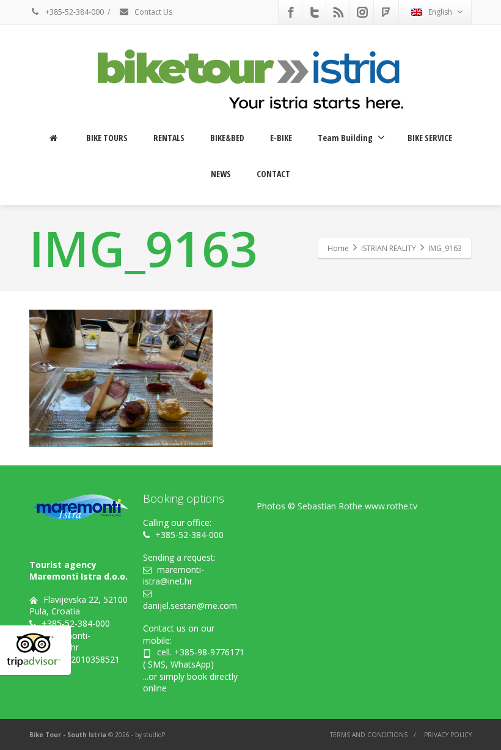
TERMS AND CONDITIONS (369, 734)
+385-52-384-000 (73, 12)
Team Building (345, 138)
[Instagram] (362, 12)
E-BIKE (281, 138)
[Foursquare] (386, 12)
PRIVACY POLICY (448, 734)
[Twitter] (314, 12)
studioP (154, 734)
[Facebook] (291, 12)
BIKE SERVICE (430, 138)
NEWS (221, 174)
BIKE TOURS (107, 138)
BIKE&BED (227, 138)
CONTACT (273, 174)
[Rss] (338, 12)
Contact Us (152, 12)
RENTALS (169, 138)
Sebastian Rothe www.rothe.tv (357, 506)
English (440, 12)
